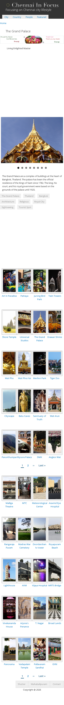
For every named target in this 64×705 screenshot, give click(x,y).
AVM (24, 585)
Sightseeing (7, 207)
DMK (39, 457)
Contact (57, 684)
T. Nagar (39, 623)
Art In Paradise (9, 295)
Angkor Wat (55, 457)
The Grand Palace (10, 196)
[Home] (32, 6)
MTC (24, 503)
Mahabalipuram (39, 684)
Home (3, 23)
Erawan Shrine (54, 337)
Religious (24, 201)
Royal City (39, 201)
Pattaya (24, 295)
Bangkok (43, 196)
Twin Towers (54, 295)
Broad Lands (54, 623)
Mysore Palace (24, 457)
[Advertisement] (32, 84)
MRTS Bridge (54, 585)
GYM (54, 664)
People (29, 17)
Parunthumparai (10, 457)
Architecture (8, 201)
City (6, 17)
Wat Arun (55, 415)
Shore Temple (9, 337)
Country (17, 17)
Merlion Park (39, 378)
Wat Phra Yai (24, 378)
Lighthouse (9, 585)
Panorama (9, 664)
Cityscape (9, 415)
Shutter (21, 684)
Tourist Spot (25, 207)
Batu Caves (24, 415)
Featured (41, 17)
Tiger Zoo (54, 378)
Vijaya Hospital (39, 585)
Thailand (29, 196)
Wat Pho (9, 378)
